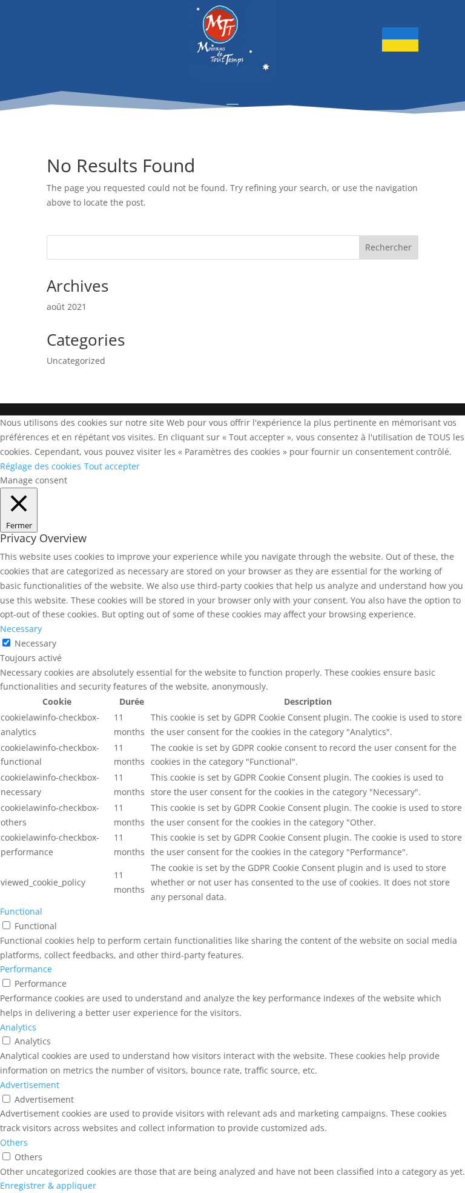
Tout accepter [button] (112, 466)
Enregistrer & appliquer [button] (48, 1185)
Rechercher (388, 247)
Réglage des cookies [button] (40, 466)
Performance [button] (26, 969)
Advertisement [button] (29, 1085)
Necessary (35, 643)
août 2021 (67, 306)
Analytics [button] (18, 1027)
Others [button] (14, 1142)
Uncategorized (76, 360)
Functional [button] (21, 911)
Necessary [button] (21, 628)
